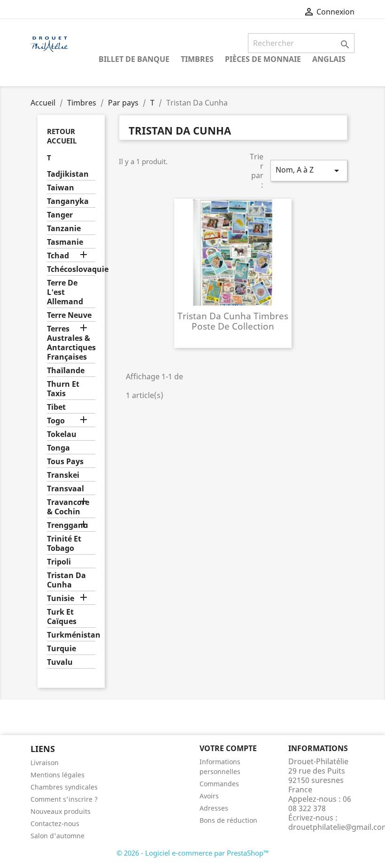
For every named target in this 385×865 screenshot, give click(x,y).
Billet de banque (134, 59)
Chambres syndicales (64, 786)
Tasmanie (65, 242)
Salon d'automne (58, 835)
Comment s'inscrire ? (64, 799)
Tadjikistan (68, 174)
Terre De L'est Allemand (65, 292)
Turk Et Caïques (62, 616)
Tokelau (62, 434)
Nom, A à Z (309, 170)
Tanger (60, 215)
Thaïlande (66, 371)
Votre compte (228, 748)
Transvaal (65, 489)
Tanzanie (64, 228)
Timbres (197, 59)
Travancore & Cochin (68, 507)
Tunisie (60, 598)
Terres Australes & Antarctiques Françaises (71, 343)
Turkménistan (71, 635)
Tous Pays (65, 461)
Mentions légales (58, 774)
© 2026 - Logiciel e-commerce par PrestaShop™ (192, 852)
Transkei (63, 475)
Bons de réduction (228, 820)
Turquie (61, 649)
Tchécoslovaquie (71, 269)
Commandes (219, 783)
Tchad (58, 256)
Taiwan (60, 188)
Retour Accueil (62, 136)
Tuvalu (60, 662)
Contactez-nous (55, 823)
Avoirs (209, 795)
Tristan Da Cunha (66, 580)
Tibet (56, 407)
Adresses (214, 808)
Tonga (58, 448)
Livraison (45, 762)
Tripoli (59, 562)
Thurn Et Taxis (63, 389)
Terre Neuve (69, 315)
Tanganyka (68, 201)
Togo (56, 421)
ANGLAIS (329, 59)
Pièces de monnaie (263, 59)
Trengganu (67, 525)
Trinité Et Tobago (64, 543)
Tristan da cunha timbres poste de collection (232, 320)
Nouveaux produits (61, 811)
